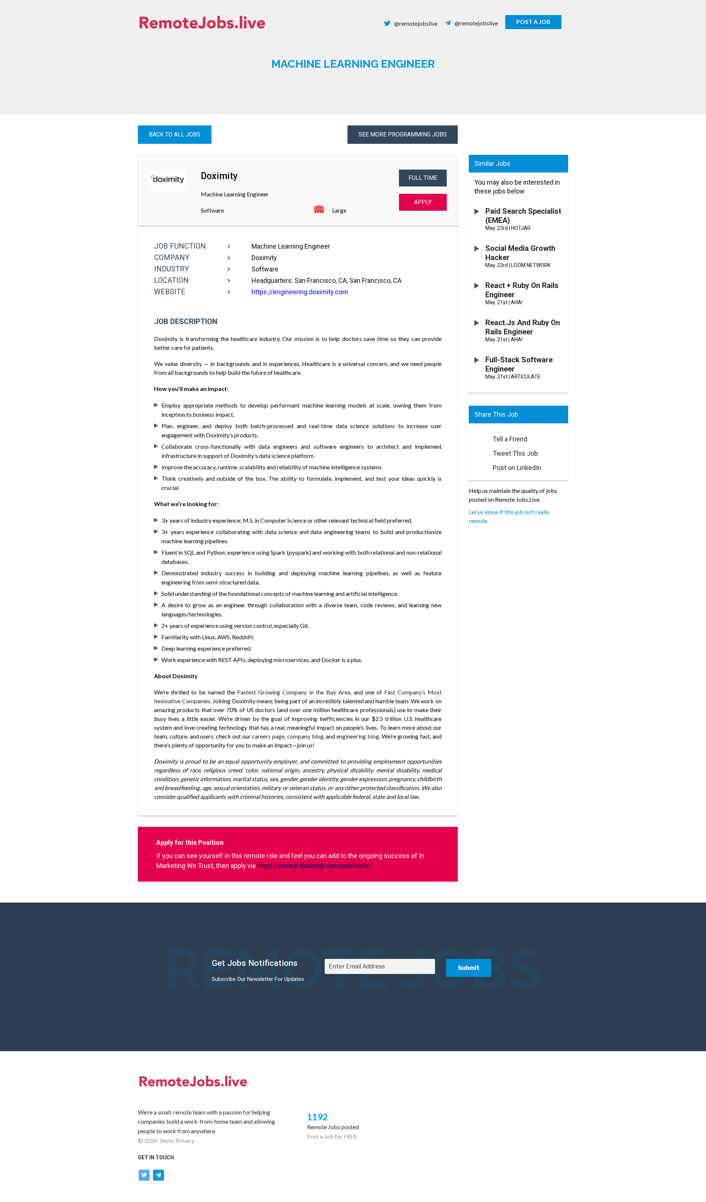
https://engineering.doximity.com (300, 292)
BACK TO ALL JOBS (174, 134)
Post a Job (533, 21)
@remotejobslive (416, 23)
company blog (305, 736)
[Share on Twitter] (477, 451)
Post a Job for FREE (332, 1136)
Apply (423, 202)
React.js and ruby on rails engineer (522, 327)
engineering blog (357, 736)
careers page (268, 736)
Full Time (423, 177)
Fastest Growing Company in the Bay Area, (293, 692)
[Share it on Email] (477, 436)
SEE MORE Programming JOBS (403, 134)
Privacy (185, 1140)
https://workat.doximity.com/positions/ (314, 866)
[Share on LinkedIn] (477, 465)
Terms (166, 1140)
